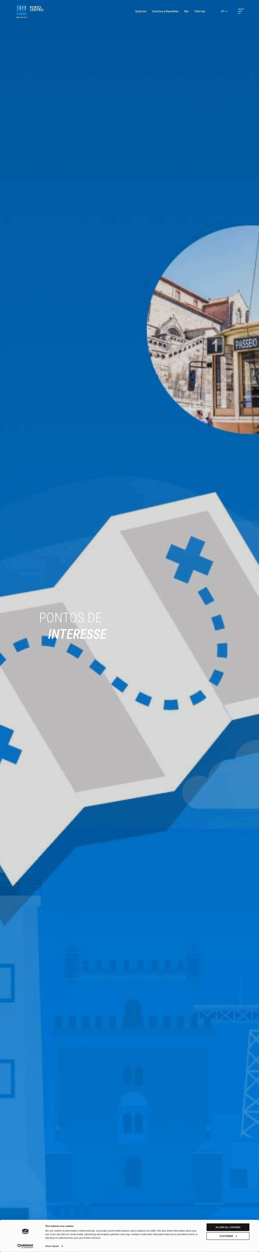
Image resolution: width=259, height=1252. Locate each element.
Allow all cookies (228, 1227)
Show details (52, 1246)
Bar (186, 11)
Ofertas (200, 11)
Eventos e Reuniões (165, 11)
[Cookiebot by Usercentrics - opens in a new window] (25, 1246)
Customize (226, 1236)
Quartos (140, 11)
